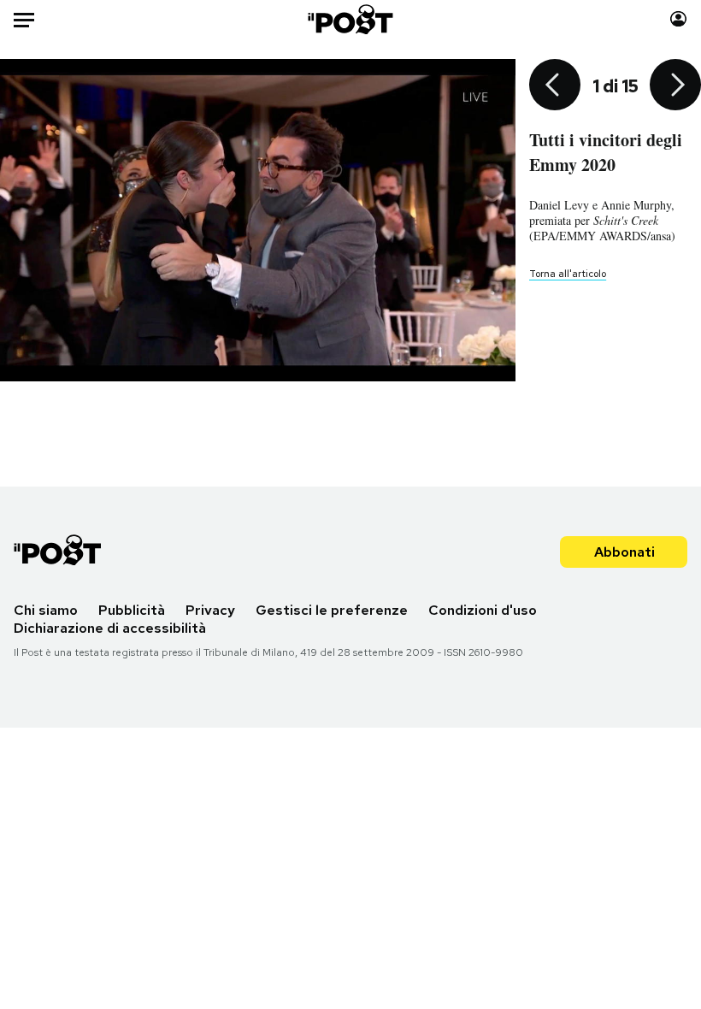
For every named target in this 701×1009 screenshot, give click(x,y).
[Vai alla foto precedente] (554, 86)
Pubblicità (131, 610)
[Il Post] (351, 19)
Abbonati (624, 552)
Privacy (210, 610)
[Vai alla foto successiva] (675, 86)
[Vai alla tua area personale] (678, 19)
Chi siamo (46, 610)
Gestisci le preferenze (332, 610)
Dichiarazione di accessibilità (110, 628)
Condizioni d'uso (482, 610)
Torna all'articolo (567, 274)
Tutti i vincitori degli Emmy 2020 (605, 152)
